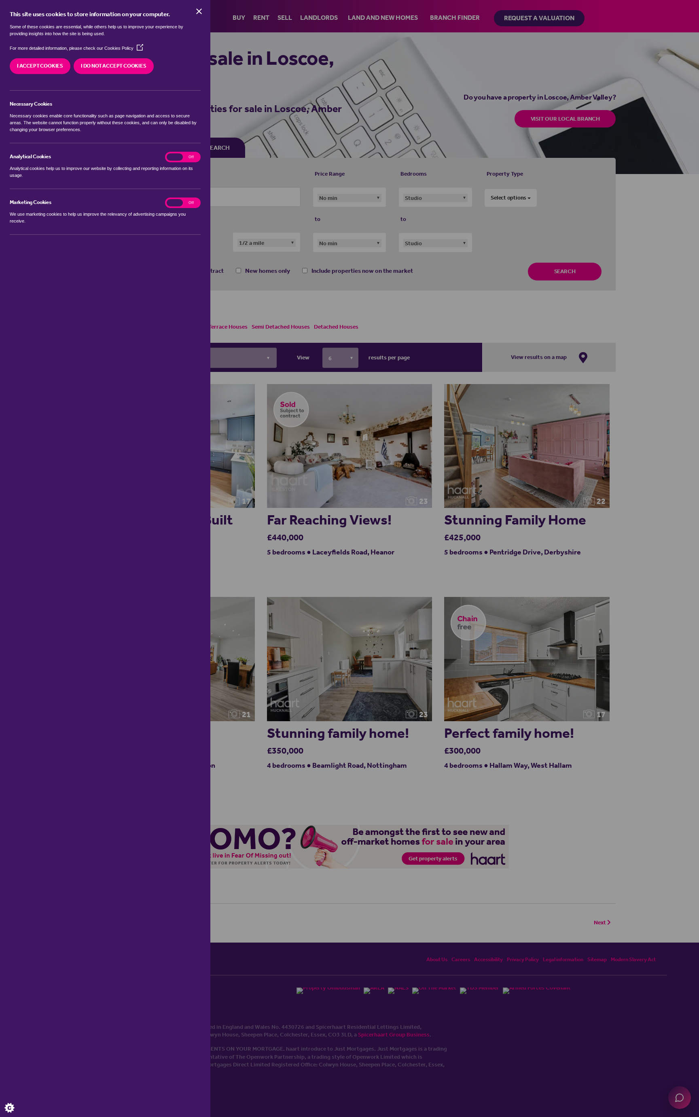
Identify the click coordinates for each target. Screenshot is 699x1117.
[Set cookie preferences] (16, 1101)
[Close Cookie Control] (199, 11)
